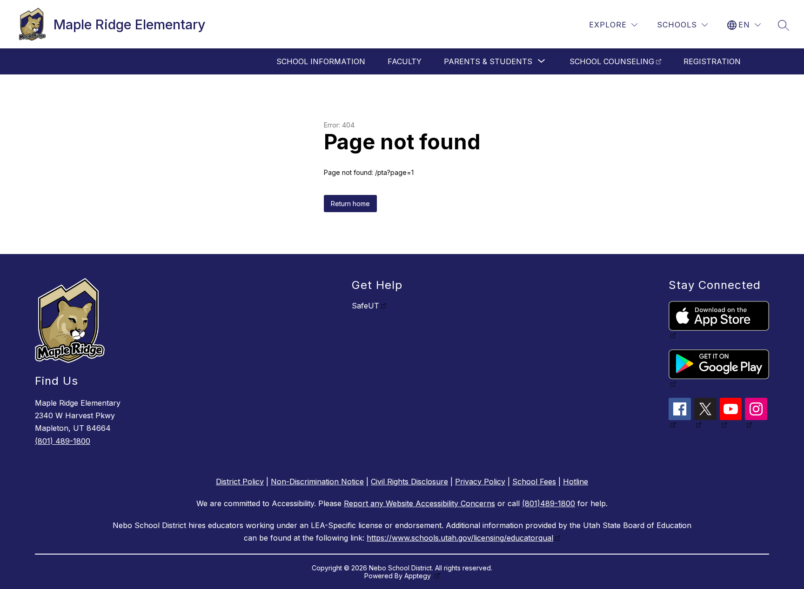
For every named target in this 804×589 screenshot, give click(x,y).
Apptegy (418, 576)
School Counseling (612, 61)
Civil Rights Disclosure (409, 481)
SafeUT (365, 305)
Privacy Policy (480, 481)
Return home (350, 203)
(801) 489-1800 (62, 441)
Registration (712, 61)
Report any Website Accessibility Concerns (419, 503)
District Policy (240, 481)
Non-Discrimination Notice (317, 481)
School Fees (534, 481)
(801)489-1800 (548, 503)
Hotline (575, 481)
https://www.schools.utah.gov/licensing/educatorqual (460, 537)
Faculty (405, 61)
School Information (320, 61)
